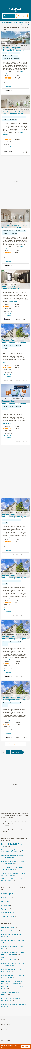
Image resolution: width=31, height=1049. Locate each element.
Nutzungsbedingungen (7, 1029)
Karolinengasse (6, 897)
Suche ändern (10, 16)
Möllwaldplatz (5, 905)
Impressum (4, 1035)
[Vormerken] (27, 33)
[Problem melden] (27, 91)
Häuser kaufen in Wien (8, 927)
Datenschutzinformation (7, 1040)
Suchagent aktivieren (16, 744)
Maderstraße (5, 901)
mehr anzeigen (13, 301)
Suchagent (23, 16)
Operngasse (5, 909)
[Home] (15, 9)
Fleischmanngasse (7, 894)
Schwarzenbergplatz (7, 916)
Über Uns (3, 1019)
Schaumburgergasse (7, 912)
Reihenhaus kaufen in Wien (9, 931)
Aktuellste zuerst (22, 24)
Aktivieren (25, 1046)
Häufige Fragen (5, 1024)
